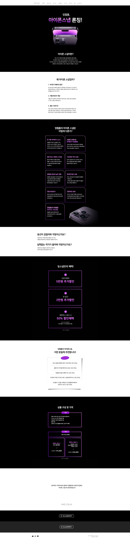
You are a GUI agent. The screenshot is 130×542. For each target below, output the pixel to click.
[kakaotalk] (38, 536)
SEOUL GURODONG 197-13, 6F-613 (93, 535)
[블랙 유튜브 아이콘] (33, 536)
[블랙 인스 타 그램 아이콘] (35, 536)
